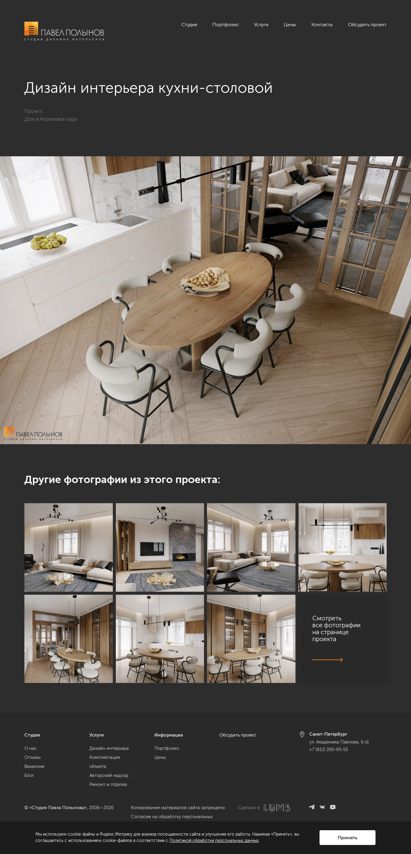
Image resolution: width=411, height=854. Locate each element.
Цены (290, 24)
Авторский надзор (108, 775)
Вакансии (34, 766)
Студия (189, 24)
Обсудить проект (367, 24)
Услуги (261, 24)
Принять (347, 837)
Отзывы (32, 757)
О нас (30, 748)
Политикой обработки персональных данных (214, 840)
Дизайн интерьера (109, 748)
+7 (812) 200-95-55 (328, 749)
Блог (29, 775)
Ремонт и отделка (108, 784)
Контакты (322, 24)
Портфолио (225, 24)
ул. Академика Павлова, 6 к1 (339, 742)
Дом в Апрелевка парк (50, 119)
